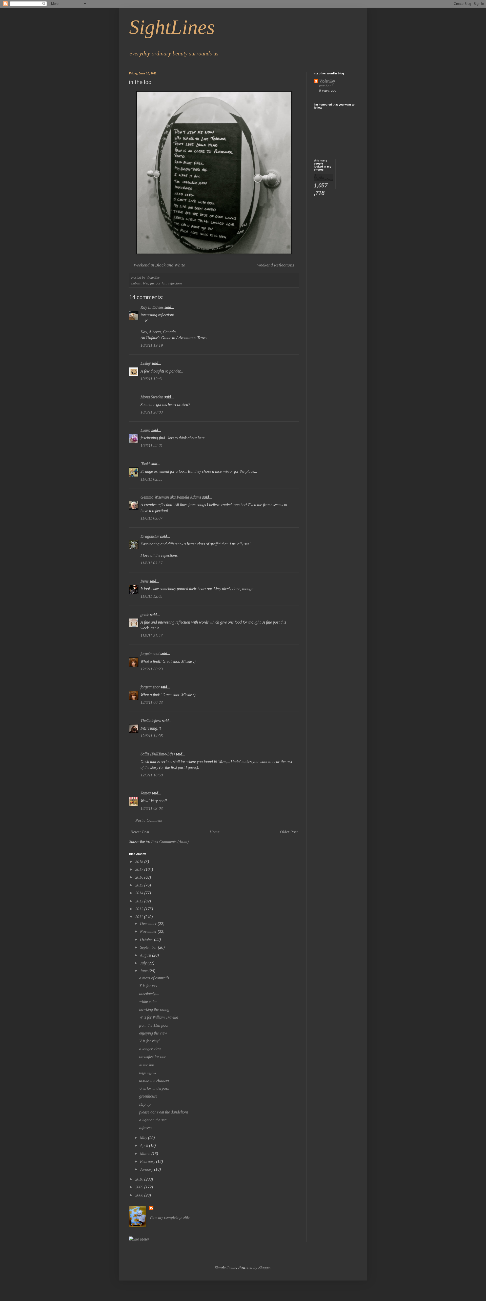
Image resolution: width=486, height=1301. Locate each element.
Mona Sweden (151, 397)
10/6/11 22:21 (151, 445)
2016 (139, 877)
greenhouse (148, 1096)
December (149, 923)
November (149, 931)
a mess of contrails (154, 978)
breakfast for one (152, 1057)
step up (145, 1104)
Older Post (288, 832)
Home (214, 832)
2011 (139, 917)
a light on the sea (153, 1120)
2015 (139, 885)
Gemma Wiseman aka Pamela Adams (170, 497)
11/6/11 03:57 (151, 563)
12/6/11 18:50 (151, 775)
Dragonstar (149, 536)
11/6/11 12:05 (151, 596)
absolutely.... (149, 994)
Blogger (264, 1267)
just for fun (158, 283)
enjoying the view (153, 1033)
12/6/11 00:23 (151, 669)
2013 (139, 901)
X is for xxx (148, 986)
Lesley (145, 363)
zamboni (326, 86)
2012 (139, 909)
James (145, 793)
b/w (145, 283)
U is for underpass (154, 1088)
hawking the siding (154, 1009)
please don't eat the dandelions (163, 1112)
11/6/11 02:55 (151, 479)
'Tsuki (145, 464)
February (148, 1161)
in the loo (146, 1065)
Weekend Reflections (275, 264)
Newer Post (139, 832)
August (146, 955)
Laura (145, 430)
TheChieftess (150, 720)
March (145, 1153)
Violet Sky (327, 81)
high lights (147, 1072)
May (144, 1137)
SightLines (172, 27)
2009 (139, 1187)
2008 (139, 1195)
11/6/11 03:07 (151, 518)
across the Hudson (154, 1080)
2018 (139, 861)
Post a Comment (148, 820)
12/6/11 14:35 (151, 736)
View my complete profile (169, 1217)
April (144, 1145)
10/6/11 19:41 (151, 379)
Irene (144, 581)
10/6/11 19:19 (151, 345)
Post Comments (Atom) (170, 841)
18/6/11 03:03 (151, 808)
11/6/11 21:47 (151, 635)
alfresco (145, 1128)
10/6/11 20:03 (151, 412)
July (144, 963)
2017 (139, 869)
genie (144, 614)
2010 (139, 1179)
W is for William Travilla (158, 1017)
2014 (139, 893)
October (147, 939)
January (147, 1169)
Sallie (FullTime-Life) (157, 754)
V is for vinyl (149, 1041)
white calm (148, 1001)
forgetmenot (149, 653)
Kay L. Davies (152, 307)
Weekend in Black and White (159, 264)
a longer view (150, 1049)
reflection (175, 283)
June (144, 971)
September (149, 947)
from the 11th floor (154, 1025)
